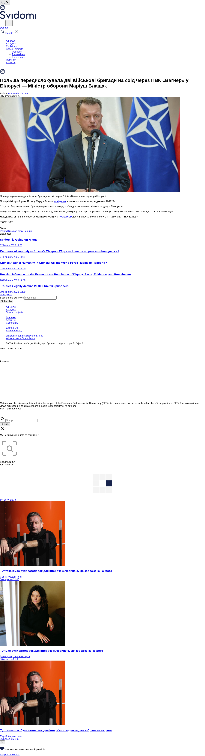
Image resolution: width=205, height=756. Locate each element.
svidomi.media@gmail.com (20, 338)
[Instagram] (2, 9)
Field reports (18, 57)
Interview (11, 60)
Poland (4, 231)
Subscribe (6, 301)
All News (11, 307)
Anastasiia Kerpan (18, 93)
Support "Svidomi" (10, 754)
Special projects (14, 312)
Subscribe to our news (12, 297)
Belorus (28, 231)
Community (12, 322)
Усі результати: (8, 499)
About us (10, 62)
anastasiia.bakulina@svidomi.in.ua (24, 335)
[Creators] (6, 415)
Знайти (5, 424)
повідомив (60, 201)
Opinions (17, 51)
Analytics (11, 43)
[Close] (2, 742)
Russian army (15, 231)
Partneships (18, 54)
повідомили (65, 216)
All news (10, 41)
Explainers (11, 46)
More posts (6, 294)
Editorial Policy (14, 330)
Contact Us (12, 328)
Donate (4, 27)
